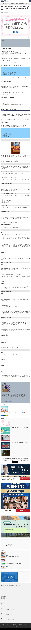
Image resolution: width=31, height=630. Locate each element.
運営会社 (28, 624)
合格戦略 (5, 12)
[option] (15, 472)
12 (13, 609)
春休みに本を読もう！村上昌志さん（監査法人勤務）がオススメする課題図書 (13, 412)
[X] (4, 415)
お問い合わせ (3, 624)
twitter (15, 626)
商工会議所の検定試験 (3, 596)
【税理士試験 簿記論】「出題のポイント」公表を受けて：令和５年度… (19, 427)
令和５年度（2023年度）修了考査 (20, 41)
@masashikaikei (10, 401)
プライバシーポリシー (8, 624)
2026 (1, 603)
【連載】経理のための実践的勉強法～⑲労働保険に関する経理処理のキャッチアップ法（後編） (10, 585)
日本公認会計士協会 (3, 598)
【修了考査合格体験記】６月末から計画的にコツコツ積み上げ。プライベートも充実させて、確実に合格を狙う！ (8, 458)
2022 (1, 613)
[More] (8, 415)
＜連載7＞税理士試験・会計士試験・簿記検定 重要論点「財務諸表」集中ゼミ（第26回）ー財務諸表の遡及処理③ (22, 458)
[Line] (6, 415)
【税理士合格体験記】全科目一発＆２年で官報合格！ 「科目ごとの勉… (20, 442)
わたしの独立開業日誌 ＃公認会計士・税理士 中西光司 (12, 556)
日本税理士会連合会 (3, 597)
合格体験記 (7, 12)
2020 (1, 618)
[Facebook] (2, 415)
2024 (1, 608)
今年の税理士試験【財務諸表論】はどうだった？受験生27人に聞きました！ (14, 563)
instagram (16, 626)
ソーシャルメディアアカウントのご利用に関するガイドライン (19, 624)
